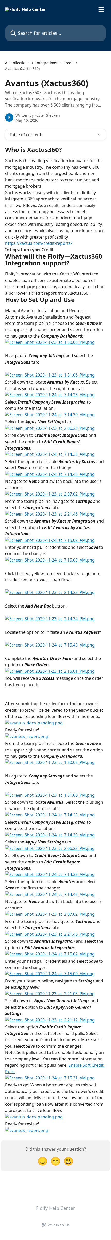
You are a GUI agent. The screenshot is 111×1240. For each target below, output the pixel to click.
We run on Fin (58, 1225)
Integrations (46, 62)
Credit (68, 62)
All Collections (17, 62)
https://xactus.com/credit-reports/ (38, 243)
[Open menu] (101, 9)
